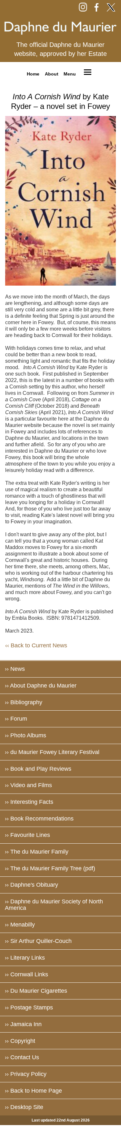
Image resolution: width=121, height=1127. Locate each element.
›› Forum (16, 718)
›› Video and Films (28, 785)
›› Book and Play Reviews (38, 769)
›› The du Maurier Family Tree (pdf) (50, 868)
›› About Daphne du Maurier (40, 685)
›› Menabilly (20, 924)
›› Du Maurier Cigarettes (36, 991)
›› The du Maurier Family (36, 851)
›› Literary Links (25, 957)
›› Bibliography (23, 702)
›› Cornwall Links (26, 974)
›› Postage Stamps (29, 1007)
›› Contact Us (22, 1057)
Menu (70, 73)
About (51, 73)
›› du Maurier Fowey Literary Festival (52, 752)
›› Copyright (20, 1041)
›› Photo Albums (25, 735)
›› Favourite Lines (27, 835)
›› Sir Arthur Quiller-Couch (38, 941)
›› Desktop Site (24, 1107)
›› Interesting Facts (29, 802)
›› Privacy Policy (25, 1074)
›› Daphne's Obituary (31, 885)
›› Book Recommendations (39, 818)
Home (33, 73)
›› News (15, 669)
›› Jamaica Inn (23, 1024)
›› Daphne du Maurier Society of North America (54, 904)
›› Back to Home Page (33, 1090)
